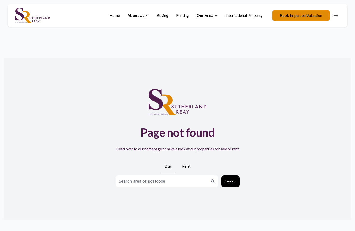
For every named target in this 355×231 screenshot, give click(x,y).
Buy (168, 166)
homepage (153, 148)
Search (230, 181)
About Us (136, 15)
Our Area (205, 15)
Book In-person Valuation (301, 15)
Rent (186, 166)
